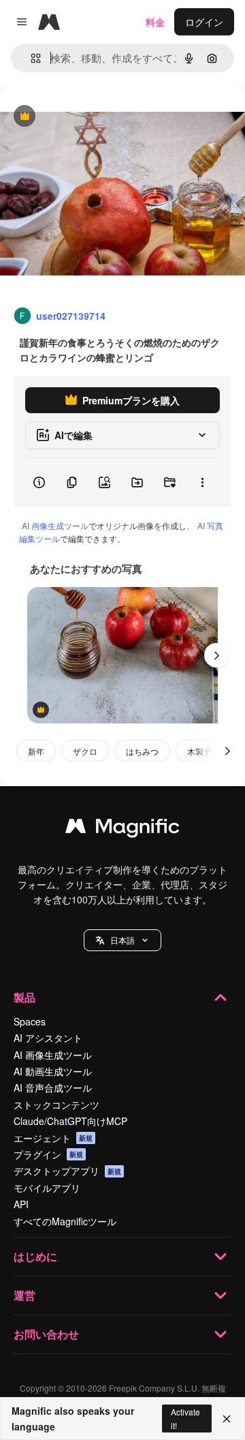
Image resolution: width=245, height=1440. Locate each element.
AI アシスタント (48, 1038)
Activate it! (185, 1418)
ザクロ (85, 751)
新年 (36, 751)
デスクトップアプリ (67, 1171)
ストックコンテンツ (56, 1104)
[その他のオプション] (202, 482)
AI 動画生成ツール (53, 1071)
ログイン (204, 22)
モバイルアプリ (47, 1188)
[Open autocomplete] (30, 58)
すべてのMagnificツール (65, 1221)
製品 (24, 997)
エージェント (53, 1138)
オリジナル (93, 117)
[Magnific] (122, 829)
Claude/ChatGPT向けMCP (70, 1121)
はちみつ (142, 751)
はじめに (35, 1256)
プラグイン (48, 1154)
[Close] (226, 1419)
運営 (24, 1295)
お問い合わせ (46, 1334)
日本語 (122, 940)
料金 (155, 22)
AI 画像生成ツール (55, 525)
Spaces (30, 1021)
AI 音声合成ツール (53, 1087)
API (21, 1204)
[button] (122, 940)
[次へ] (216, 655)
